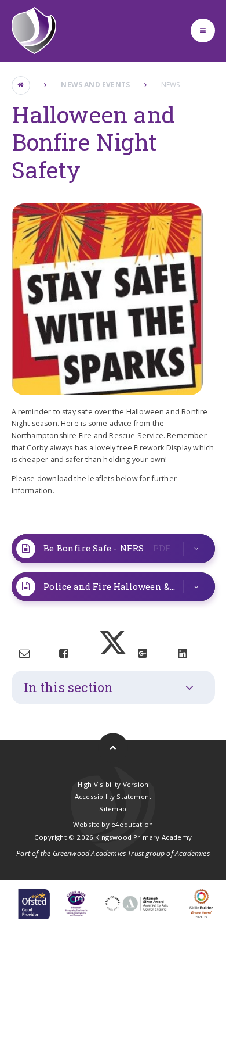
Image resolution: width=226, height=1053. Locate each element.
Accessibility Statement (113, 796)
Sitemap (112, 808)
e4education (132, 824)
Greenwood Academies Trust (98, 853)
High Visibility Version (113, 784)
